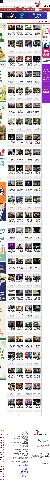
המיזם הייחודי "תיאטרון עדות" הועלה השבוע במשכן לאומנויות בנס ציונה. (37, 402)
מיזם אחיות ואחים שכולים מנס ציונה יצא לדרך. (19, 229)
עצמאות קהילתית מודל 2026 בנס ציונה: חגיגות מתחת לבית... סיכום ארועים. (36, 74)
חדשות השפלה (15, 426)
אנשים (27, 9)
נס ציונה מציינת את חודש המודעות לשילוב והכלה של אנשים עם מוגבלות (37, 90)
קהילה (36, 9)
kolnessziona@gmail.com (42, 440)
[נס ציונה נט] (41, 430)
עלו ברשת (14, 432)
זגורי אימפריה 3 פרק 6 (24, 465)
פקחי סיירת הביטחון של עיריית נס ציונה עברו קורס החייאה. (12, 168)
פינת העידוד (26, 449)
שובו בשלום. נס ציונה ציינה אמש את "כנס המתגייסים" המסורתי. (37, 215)
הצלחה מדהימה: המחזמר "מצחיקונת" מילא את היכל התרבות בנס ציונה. (11, 27)
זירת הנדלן (22, 451)
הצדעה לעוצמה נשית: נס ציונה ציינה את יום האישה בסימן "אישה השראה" (29, 59)
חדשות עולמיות (24, 426)
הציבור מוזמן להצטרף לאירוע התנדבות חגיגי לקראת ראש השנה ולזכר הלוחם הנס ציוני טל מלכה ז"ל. (20, 107)
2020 (13, 409)
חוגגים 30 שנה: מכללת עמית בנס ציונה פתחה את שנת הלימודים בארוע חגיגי (28, 105)
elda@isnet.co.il (46, 445)
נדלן (18, 9)
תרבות (10, 9)
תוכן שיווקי (26, 438)
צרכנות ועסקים (25, 437)
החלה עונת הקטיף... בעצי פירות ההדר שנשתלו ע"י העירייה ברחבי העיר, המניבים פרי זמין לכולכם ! (28, 200)
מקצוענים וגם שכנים (16, 438)
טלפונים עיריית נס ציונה (23, 445)
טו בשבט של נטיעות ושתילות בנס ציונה (20, 354)
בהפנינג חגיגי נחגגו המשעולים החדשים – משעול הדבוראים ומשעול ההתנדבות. (11, 121)
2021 (15, 409)
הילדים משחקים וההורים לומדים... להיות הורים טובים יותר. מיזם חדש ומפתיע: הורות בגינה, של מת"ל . (28, 231)
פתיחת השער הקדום (24, 464)
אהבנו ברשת (18, 450)
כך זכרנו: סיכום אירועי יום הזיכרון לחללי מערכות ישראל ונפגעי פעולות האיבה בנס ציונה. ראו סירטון (28, 75)
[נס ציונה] (42, 8)
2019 (10, 409)
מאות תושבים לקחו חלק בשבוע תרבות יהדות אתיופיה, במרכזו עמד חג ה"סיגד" (11, 386)
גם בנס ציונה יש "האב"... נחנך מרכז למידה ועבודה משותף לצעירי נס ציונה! (11, 261)
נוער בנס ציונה (5, 9)
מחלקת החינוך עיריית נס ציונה (23, 446)
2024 (22, 409)
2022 (17, 409)
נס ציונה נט (47, 17)
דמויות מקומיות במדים (11, 434)
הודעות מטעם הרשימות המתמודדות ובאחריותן (20, 447)
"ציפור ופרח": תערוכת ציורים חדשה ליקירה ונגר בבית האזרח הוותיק (36, 105)
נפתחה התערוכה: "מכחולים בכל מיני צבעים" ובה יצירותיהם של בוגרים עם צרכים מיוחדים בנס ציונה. (28, 278)
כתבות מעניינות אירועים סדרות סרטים (14, 453)
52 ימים (26, 463)
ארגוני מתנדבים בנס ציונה (18, 11)
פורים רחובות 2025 (25, 470)
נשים (14, 450)
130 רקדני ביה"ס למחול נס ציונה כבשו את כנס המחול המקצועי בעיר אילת (20, 183)
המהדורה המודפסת (24, 450)
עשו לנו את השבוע (19, 434)
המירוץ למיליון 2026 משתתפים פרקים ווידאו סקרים (19, 455)
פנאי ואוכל (26, 444)
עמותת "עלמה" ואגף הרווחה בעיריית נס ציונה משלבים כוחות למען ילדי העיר (20, 90)
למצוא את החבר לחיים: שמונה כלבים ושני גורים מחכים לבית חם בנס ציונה (28, 27)
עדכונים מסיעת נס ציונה (24, 454)
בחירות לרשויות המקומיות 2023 (22, 447)
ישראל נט (26, 458)
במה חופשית (15, 439)
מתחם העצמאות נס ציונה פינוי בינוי (22, 465)
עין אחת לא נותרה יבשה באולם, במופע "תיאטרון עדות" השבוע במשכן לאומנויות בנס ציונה (37, 263)
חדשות (45, 9)
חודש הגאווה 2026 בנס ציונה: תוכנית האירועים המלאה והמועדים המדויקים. (28, 43)
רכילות (27, 432)
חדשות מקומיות (22, 426)
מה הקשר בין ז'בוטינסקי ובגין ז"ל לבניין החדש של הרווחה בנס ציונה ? (11, 370)
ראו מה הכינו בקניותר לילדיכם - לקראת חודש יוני (19, 307)
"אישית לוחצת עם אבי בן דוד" (23, 439)
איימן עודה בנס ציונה (24, 466)
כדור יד (19, 430)
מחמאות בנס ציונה (25, 441)
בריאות (44, 11)
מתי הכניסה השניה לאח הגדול (23, 467)
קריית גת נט (26, 461)
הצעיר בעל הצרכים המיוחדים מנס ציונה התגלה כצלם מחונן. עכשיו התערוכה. (28, 215)
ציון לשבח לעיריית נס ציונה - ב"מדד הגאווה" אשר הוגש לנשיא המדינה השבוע (19, 215)
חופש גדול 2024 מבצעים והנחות (13, 454)
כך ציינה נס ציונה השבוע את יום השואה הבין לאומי (19, 166)
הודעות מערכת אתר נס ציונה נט (21, 452)
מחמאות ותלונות (25, 440)
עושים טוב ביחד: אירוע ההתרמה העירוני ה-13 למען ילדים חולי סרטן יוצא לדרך (19, 43)
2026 (26, 409)
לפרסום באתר (16, 7)
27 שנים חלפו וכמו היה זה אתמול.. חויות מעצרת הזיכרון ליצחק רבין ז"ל (29, 402)
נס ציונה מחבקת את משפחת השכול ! (20, 135)
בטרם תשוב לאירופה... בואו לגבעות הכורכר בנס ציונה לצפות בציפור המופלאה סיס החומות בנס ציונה (28, 309)
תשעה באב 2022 (12, 452)
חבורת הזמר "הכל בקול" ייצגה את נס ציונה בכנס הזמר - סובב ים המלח (36, 183)
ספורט (40, 9)
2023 (19, 409)
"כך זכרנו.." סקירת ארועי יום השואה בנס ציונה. (11, 135)
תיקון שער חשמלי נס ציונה (23, 459)
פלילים (27, 426)
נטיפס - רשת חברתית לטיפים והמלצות (21, 457)
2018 (8, 409)
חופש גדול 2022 (15, 451)
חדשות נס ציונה (16, 451)
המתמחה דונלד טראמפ (24, 468)
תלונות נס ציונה (18, 441)
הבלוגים (26, 451)
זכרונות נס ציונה (19, 436)
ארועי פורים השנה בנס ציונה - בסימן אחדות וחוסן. (28, 244)
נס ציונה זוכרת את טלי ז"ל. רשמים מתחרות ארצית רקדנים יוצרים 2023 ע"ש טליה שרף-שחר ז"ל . (20, 325)
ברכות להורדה (21, 451)
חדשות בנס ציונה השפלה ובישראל (21, 425)
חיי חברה (32, 9)
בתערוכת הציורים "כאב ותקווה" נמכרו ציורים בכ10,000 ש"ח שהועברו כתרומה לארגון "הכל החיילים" (28, 263)
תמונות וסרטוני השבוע (21, 432)
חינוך (48, 11)
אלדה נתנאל (36, 443)
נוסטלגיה (26, 435)
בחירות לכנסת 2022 (24, 453)
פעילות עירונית (39, 11)
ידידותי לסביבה (25, 431)
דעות (14, 9)
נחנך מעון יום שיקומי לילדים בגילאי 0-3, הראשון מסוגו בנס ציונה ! (29, 370)
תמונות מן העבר (13, 436)
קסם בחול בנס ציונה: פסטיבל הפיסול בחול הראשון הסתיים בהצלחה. (20, 121)
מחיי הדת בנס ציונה (27, 11)
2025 (24, 409)
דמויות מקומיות (25, 434)
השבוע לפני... (26, 436)
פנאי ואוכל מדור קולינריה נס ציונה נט (21, 443)
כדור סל (22, 430)
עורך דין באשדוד (25, 460)
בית (48, 9)
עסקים (22, 438)
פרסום (27, 462)
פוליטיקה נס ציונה (25, 469)
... (14, 137)
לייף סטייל (22, 9)
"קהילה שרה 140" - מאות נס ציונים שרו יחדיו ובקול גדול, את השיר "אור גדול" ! (11, 339)
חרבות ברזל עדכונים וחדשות (22, 448)
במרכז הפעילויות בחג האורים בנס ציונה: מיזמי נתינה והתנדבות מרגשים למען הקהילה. (36, 386)
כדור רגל (26, 430)
